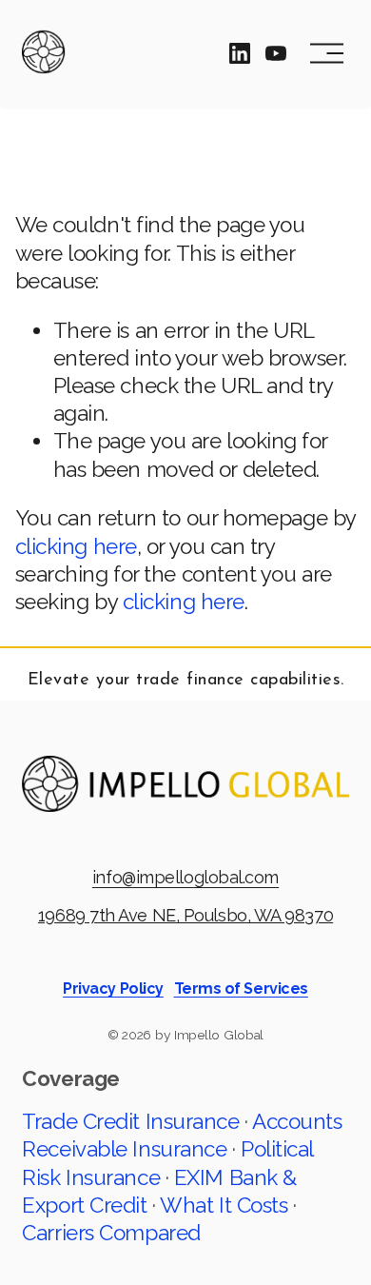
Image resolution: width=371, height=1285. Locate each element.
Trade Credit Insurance (130, 1121)
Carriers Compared (111, 1232)
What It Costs (223, 1205)
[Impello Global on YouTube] (275, 53)
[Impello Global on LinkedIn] (239, 53)
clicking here (76, 546)
